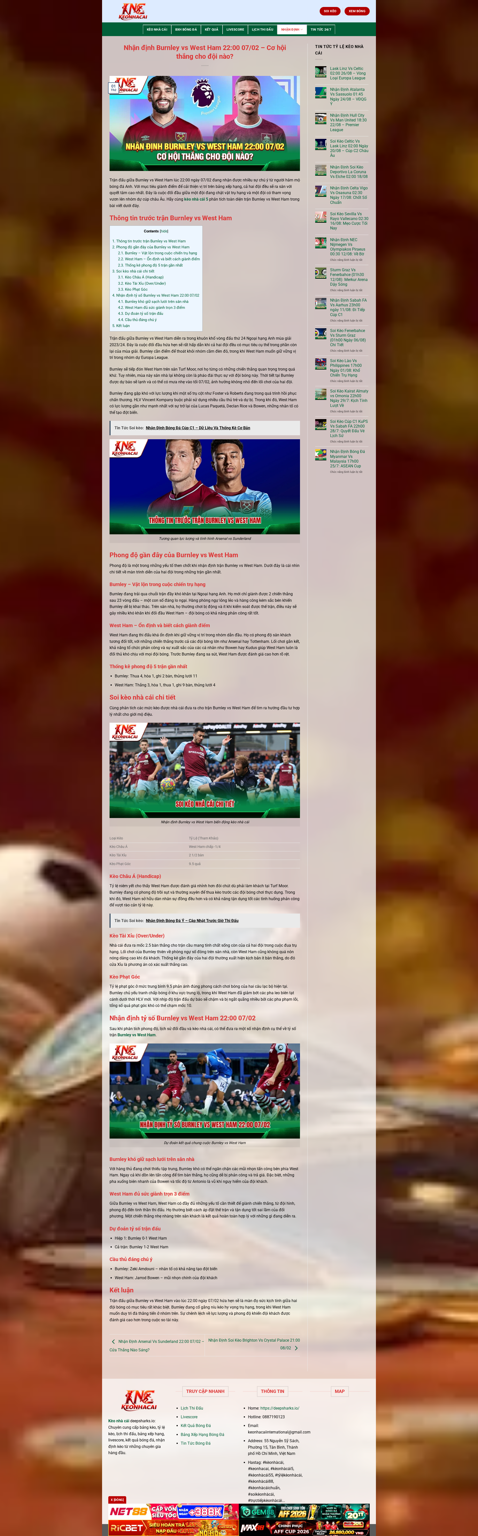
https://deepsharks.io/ (279, 1408)
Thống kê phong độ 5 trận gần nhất (150, 265)
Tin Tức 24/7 (321, 29)
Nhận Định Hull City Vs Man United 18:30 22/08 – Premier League (348, 122)
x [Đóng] (117, 1500)
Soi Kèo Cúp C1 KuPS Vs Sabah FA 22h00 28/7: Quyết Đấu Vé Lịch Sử (349, 428)
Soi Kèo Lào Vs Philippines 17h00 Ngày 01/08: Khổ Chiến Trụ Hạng (346, 368)
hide (164, 231)
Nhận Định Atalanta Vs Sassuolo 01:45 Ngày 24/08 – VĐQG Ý (348, 96)
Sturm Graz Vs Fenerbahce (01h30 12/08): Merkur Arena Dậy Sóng (349, 277)
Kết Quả (212, 29)
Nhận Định (290, 29)
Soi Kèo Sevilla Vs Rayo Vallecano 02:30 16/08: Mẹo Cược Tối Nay (349, 221)
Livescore (235, 29)
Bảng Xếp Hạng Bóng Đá (202, 1434)
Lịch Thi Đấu (262, 29)
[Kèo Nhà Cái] (133, 11)
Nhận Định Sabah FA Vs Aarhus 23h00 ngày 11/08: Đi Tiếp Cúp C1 (348, 307)
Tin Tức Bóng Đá (196, 1443)
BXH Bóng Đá (186, 29)
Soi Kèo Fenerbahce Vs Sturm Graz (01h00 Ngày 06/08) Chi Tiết (348, 337)
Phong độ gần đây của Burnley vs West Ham (150, 247)
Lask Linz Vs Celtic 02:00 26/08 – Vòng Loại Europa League (348, 73)
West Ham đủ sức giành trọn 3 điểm (151, 307)
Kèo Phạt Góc (133, 289)
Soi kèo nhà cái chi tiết (133, 271)
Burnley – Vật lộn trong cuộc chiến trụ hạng (157, 253)
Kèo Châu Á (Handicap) (141, 277)
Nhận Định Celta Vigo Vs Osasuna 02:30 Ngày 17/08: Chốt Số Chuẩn (349, 195)
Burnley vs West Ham (137, 1035)
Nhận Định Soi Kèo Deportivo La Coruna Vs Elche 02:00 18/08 (349, 172)
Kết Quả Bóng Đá (196, 1425)
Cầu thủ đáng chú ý (137, 320)
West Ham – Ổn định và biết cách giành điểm (159, 259)
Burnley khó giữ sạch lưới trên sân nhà (153, 301)
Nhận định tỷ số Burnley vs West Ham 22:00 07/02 (155, 295)
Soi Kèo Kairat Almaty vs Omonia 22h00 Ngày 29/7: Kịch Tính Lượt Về (349, 398)
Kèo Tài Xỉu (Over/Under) (142, 283)
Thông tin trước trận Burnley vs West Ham (149, 241)
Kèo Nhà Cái (157, 29)
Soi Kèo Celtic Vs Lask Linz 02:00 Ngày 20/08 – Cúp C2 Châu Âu (349, 148)
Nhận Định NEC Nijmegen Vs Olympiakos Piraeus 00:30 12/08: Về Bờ (347, 247)
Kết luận (121, 326)
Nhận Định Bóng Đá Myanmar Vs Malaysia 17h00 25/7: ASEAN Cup (347, 458)
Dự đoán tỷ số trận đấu (140, 313)
